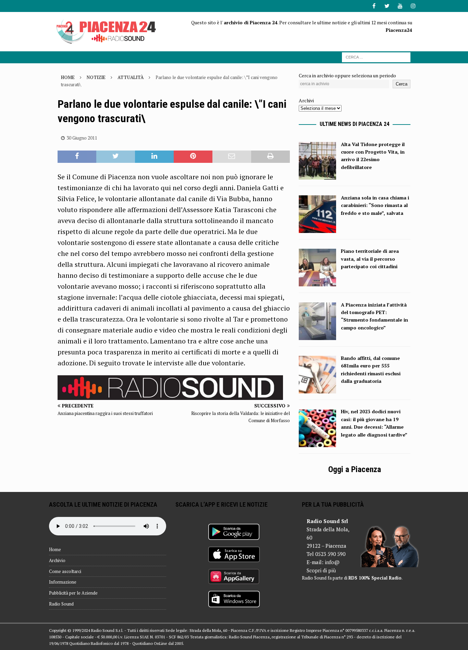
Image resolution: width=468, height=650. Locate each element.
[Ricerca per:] (376, 56)
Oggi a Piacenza (354, 469)
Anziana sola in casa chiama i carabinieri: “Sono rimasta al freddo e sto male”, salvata (375, 205)
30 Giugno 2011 (81, 138)
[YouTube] (400, 6)
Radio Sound (61, 604)
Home (55, 549)
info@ (332, 562)
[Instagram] (413, 6)
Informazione (62, 582)
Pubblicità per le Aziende (73, 593)
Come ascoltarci (65, 571)
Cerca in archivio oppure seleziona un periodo (347, 75)
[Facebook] (374, 6)
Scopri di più (321, 570)
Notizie (96, 77)
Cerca (401, 84)
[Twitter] (387, 6)
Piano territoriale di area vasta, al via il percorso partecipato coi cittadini (370, 259)
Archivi (306, 100)
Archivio (57, 560)
